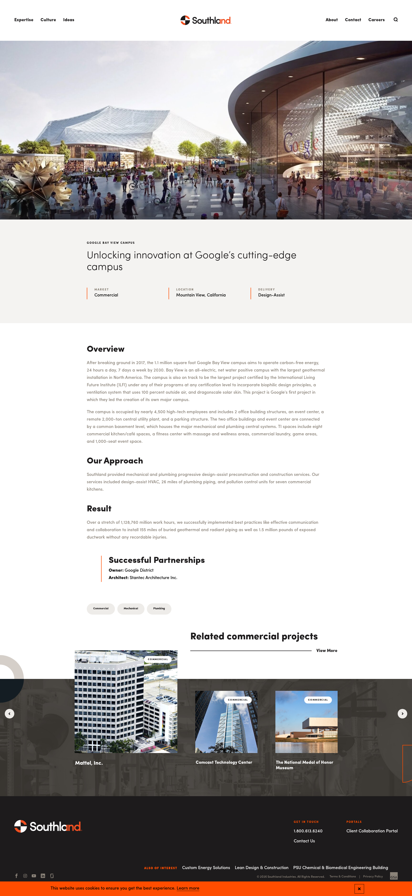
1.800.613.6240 (308, 831)
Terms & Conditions (343, 876)
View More (326, 651)
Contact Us (304, 841)
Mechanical (131, 608)
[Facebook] (16, 876)
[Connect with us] (52, 876)
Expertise (23, 20)
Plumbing (159, 608)
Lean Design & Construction (261, 868)
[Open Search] (395, 19)
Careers (376, 20)
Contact (353, 20)
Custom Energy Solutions (206, 868)
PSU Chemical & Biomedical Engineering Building (340, 868)
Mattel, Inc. (89, 763)
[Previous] (9, 713)
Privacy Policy (373, 876)
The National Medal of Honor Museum (304, 765)
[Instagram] (25, 876)
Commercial (100, 608)
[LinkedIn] (43, 876)
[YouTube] (34, 876)
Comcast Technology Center (224, 763)
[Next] (402, 713)
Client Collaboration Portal (372, 831)
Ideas (68, 20)
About (332, 20)
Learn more (188, 888)
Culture (48, 20)
